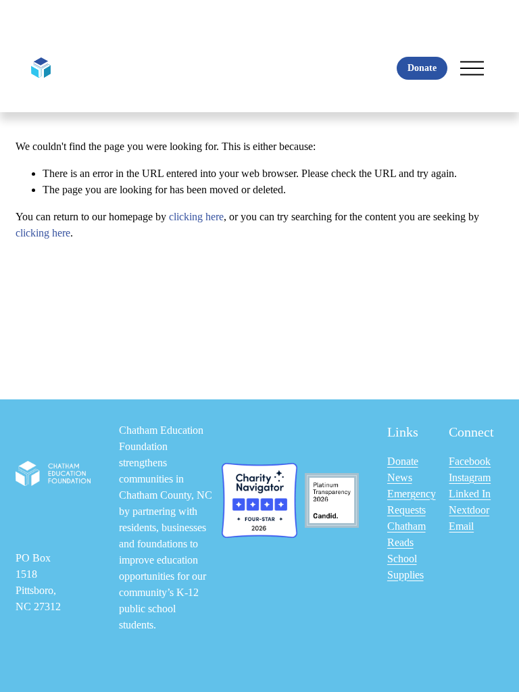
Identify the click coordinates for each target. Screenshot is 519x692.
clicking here (196, 216)
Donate (422, 68)
